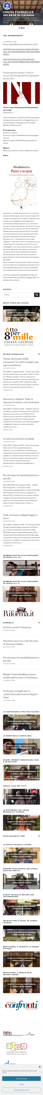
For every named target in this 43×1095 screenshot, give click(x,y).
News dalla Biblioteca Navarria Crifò (20, 44)
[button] (40, 1067)
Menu (23, 28)
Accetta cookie (21, 1079)
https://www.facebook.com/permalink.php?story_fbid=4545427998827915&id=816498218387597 (21, 61)
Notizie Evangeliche (13, 354)
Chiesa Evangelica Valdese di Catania (18, 14)
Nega (21, 1084)
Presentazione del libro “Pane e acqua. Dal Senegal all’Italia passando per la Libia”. (21, 75)
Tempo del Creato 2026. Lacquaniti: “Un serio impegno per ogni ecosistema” (21, 362)
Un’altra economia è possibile (18, 438)
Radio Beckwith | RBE (14, 836)
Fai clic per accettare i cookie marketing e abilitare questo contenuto (21, 314)
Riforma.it (8, 623)
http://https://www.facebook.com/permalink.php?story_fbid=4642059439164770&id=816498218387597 (21, 51)
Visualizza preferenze (21, 1090)
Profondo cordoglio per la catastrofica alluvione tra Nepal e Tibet (20, 694)
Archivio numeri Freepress (17, 627)
